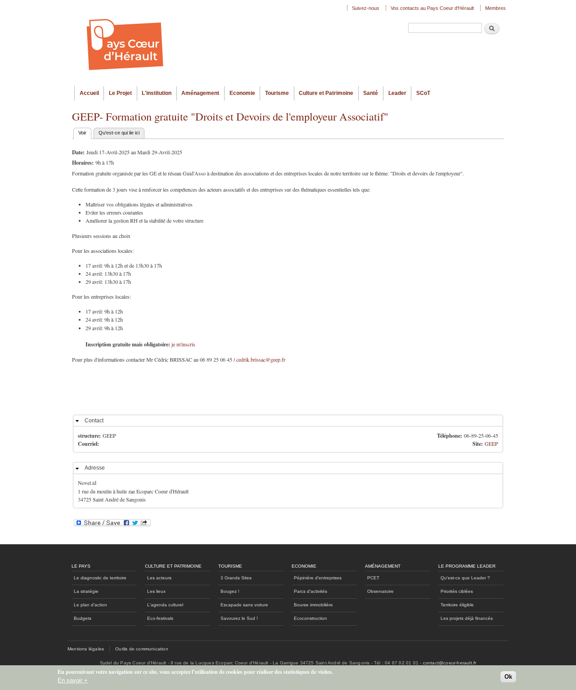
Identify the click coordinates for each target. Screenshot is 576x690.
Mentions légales (86, 648)
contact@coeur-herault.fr (450, 662)
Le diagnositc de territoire (100, 577)
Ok (508, 677)
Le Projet (120, 93)
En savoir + (73, 680)
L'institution (156, 93)
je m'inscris (183, 344)
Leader (397, 93)
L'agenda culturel (165, 604)
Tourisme (277, 93)
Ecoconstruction (310, 618)
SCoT (423, 93)
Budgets (82, 618)
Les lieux (156, 591)
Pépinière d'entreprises (318, 577)
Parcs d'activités (310, 591)
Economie (242, 93)
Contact (94, 420)
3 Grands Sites (236, 577)
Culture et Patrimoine (326, 93)
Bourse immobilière (313, 604)
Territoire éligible (457, 604)
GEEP (491, 443)
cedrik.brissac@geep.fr (260, 359)
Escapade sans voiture (244, 604)
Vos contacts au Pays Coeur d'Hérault (432, 8)
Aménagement (200, 93)
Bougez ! (229, 591)
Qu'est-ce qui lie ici (119, 132)
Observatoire (380, 591)
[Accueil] (207, 43)
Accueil (89, 93)
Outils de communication (141, 648)
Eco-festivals (160, 618)
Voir (84, 132)
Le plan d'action (90, 604)
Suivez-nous (365, 8)
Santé (370, 93)
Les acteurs (159, 577)
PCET (373, 577)
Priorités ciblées (457, 591)
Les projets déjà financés (467, 618)
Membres (495, 8)
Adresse (95, 468)
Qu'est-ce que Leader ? (465, 577)
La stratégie (86, 591)
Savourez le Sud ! (239, 618)
